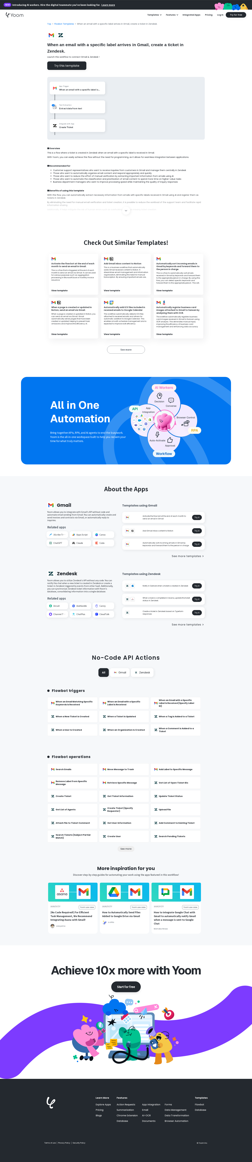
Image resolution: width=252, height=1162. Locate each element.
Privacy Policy (64, 1143)
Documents (148, 1121)
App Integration (151, 1104)
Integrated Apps (191, 14)
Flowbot (199, 1104)
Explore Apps (103, 1104)
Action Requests (126, 1104)
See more (126, 848)
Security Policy (79, 1143)
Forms (168, 1104)
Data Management (176, 1110)
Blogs (99, 1115)
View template (59, 290)
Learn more (108, 4)
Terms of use (50, 1143)
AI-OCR (146, 1115)
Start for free (126, 987)
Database (122, 1121)
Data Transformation (177, 1115)
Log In (220, 14)
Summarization (125, 1110)
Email (145, 1110)
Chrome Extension (127, 1115)
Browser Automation (176, 1121)
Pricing (208, 14)
